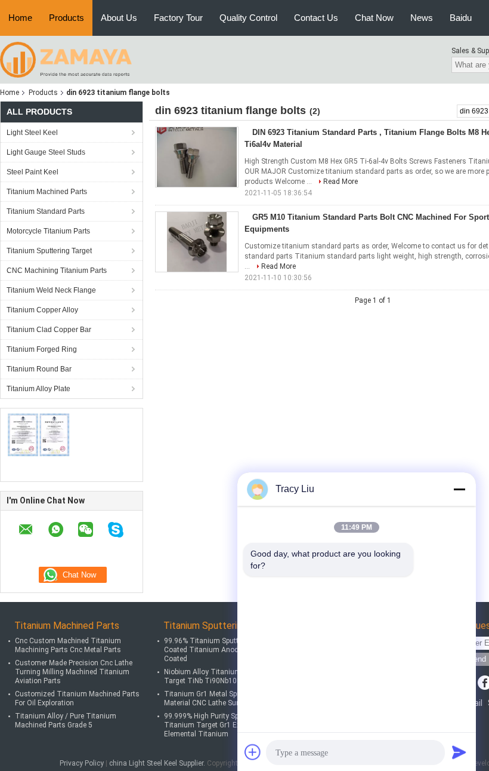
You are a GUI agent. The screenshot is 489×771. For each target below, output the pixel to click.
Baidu (461, 18)
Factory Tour (178, 18)
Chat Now (374, 17)
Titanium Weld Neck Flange (51, 290)
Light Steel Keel (32, 132)
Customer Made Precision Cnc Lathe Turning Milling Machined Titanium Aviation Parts (73, 672)
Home (20, 18)
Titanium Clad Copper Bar (49, 329)
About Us (119, 18)
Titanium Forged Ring (42, 349)
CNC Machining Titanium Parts (57, 270)
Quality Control (248, 18)
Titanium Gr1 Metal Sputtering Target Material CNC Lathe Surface (224, 698)
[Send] (459, 752)
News (421, 18)
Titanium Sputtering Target (49, 251)
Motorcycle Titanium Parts (48, 231)
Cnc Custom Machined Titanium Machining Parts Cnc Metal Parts (68, 645)
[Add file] (252, 752)
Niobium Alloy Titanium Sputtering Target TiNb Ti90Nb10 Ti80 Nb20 (220, 676)
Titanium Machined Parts (47, 192)
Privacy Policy (82, 763)
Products (66, 18)
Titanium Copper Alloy (42, 310)
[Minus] (459, 489)
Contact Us (316, 18)
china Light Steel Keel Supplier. (158, 763)
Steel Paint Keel (32, 172)
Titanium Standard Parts (46, 211)
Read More (340, 181)
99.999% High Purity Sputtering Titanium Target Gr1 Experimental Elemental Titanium (219, 725)
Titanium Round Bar (39, 369)
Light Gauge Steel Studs (46, 152)
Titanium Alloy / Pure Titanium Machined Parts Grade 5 (65, 720)
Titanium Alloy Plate (38, 389)
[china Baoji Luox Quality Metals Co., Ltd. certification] (39, 435)
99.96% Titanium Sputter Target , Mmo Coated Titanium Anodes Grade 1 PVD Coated (227, 650)
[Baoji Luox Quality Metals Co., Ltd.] (66, 59)
